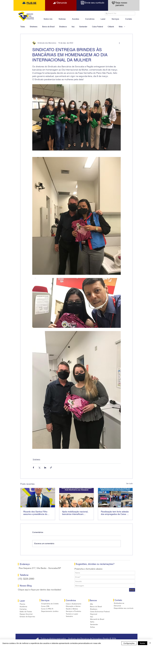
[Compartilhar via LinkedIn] (45, 467)
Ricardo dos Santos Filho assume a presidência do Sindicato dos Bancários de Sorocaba (36, 512)
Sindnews (33, 27)
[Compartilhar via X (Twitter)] (39, 467)
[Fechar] (150, 643)
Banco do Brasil (48, 27)
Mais (121, 27)
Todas (22, 27)
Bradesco (63, 27)
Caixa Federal (97, 27)
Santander (83, 27)
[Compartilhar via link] (51, 467)
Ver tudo (129, 483)
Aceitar (142, 643)
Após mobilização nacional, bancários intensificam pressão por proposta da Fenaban (75, 512)
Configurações (128, 643)
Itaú (73, 27)
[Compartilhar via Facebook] (33, 467)
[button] (103, 18)
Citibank (111, 27)
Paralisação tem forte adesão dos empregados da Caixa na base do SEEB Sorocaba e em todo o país (115, 512)
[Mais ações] (119, 43)
